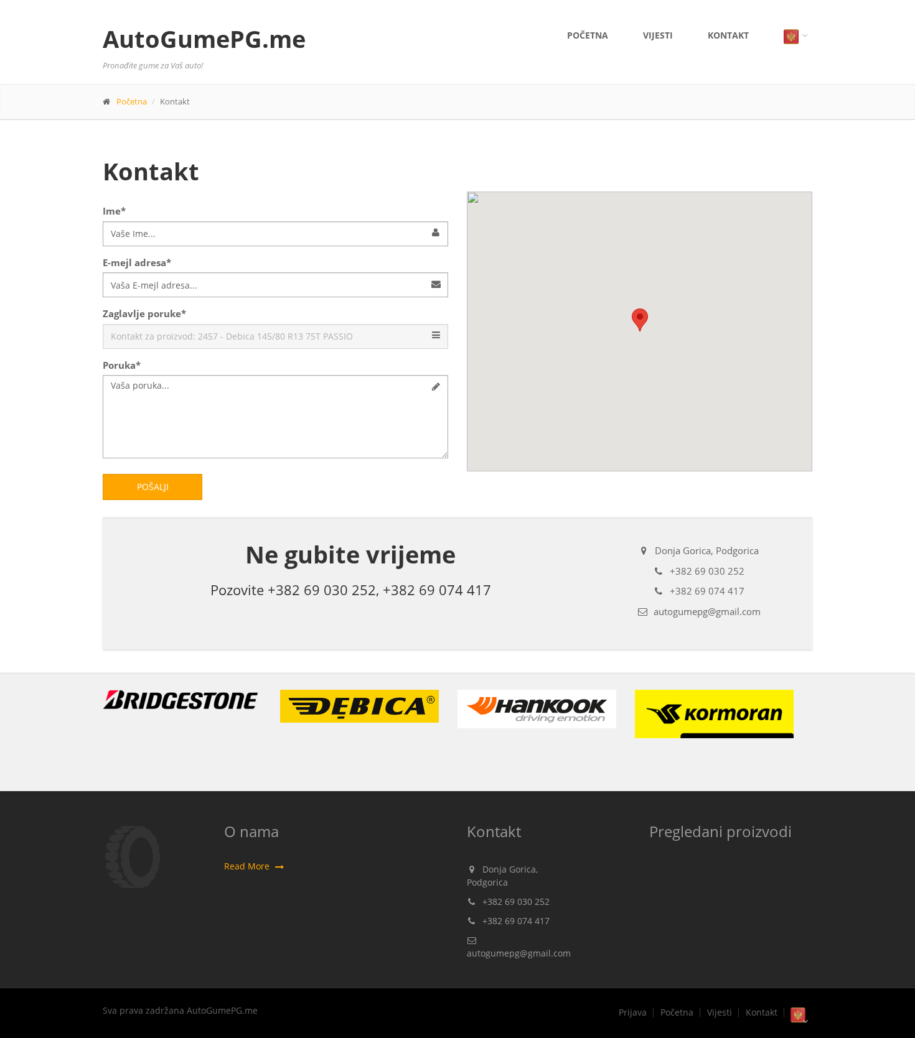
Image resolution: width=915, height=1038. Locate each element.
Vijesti (658, 35)
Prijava (633, 1012)
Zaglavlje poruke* (144, 313)
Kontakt (728, 35)
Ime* (114, 211)
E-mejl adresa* (137, 262)
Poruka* (122, 365)
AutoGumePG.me (204, 38)
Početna (587, 35)
